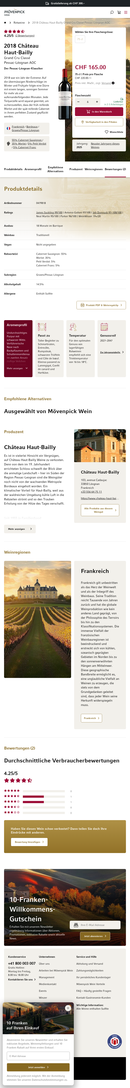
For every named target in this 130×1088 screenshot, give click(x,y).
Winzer (43, 997)
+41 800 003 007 (22, 963)
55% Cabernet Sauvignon (27, 140)
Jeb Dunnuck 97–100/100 (107, 212)
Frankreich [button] (90, 718)
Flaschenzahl (82, 95)
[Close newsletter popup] (68, 1008)
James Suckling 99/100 (49, 212)
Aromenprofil (33, 169)
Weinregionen (94, 169)
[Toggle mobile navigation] (126, 12)
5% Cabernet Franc (24, 147)
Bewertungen (115, 169)
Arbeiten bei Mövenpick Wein (56, 970)
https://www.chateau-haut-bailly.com (100, 498)
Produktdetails (13, 169)
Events (43, 990)
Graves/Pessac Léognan (25, 130)
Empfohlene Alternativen (55, 169)
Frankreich (18, 126)
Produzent (76, 169)
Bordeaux (32, 126)
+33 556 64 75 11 (91, 491)
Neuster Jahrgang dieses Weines (105, 145)
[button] (111, 12)
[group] (99, 45)
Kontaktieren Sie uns (20, 979)
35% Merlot (19, 143)
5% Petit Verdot (37, 143)
